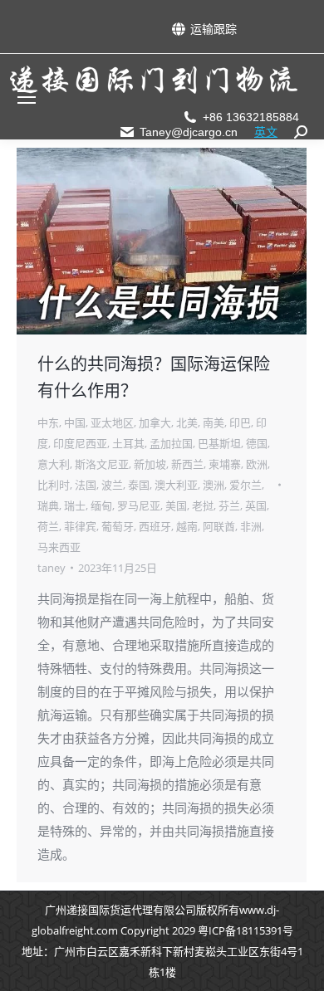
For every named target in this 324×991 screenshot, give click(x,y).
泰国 (139, 484)
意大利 (53, 463)
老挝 (203, 505)
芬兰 (229, 505)
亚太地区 (112, 422)
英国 (256, 505)
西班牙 (155, 526)
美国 (176, 505)
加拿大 (155, 422)
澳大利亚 (176, 484)
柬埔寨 (225, 463)
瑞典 (48, 505)
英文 (265, 132)
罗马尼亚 (138, 505)
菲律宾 (80, 526)
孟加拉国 (171, 443)
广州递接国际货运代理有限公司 (120, 909)
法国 (85, 484)
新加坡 (150, 463)
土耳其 (128, 443)
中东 (48, 422)
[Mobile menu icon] (27, 97)
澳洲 (213, 484)
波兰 (112, 484)
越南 (187, 526)
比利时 (53, 484)
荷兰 (48, 526)
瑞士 (75, 505)
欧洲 (257, 463)
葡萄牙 (117, 526)
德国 (257, 443)
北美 (187, 422)
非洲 (251, 526)
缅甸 (101, 505)
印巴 (240, 422)
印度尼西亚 (80, 443)
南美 (213, 422)
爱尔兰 (245, 484)
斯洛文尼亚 (102, 463)
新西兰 (187, 463)
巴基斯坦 (219, 443)
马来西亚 (59, 546)
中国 (75, 422)
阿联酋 (219, 526)
